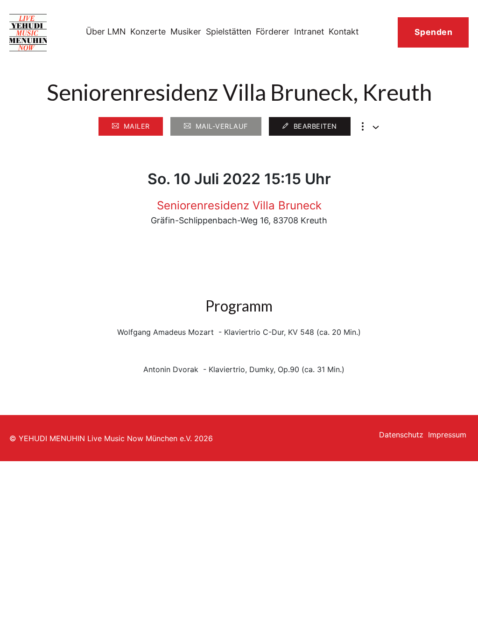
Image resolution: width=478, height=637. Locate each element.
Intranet (309, 31)
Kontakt (343, 31)
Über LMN (106, 31)
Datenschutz (401, 434)
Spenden (434, 32)
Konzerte (148, 31)
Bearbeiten (315, 126)
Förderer (272, 31)
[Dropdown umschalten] (376, 127)
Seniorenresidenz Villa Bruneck (239, 205)
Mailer (137, 126)
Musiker (185, 31)
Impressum (447, 434)
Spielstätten (228, 31)
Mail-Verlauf (222, 126)
